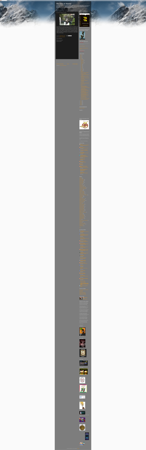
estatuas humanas (81, 199)
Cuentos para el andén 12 (84, 97)
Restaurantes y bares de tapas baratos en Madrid (84, 249)
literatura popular (81, 208)
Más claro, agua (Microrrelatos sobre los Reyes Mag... (84, 92)
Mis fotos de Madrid (63, 3)
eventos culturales (81, 201)
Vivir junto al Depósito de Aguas (84, 72)
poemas (80, 219)
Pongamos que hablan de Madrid (83, 220)
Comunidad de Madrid (82, 186)
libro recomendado (81, 207)
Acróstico (80, 177)
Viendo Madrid (82, 255)
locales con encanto (81, 210)
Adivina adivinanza (81, 179)
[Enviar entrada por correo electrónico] (67, 35)
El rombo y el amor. (82, 170)
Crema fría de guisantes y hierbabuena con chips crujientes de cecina (84, 145)
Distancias (81, 164)
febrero (82, 69)
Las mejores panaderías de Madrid (84, 250)
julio (81, 64)
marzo (82, 68)
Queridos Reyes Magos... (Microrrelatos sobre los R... (84, 86)
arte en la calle (81, 181)
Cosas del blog (81, 189)
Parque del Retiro (81, 217)
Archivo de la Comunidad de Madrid (83, 289)
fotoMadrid (81, 267)
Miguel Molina (85, 297)
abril (81, 67)
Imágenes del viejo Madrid (82, 293)
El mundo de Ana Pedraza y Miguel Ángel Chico (83, 169)
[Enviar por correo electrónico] (68, 35)
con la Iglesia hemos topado (82, 187)
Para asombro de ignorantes (84, 99)
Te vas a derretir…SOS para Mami (84, 150)
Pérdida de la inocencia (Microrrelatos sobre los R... (84, 89)
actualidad (80, 178)
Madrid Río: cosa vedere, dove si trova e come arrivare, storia (84, 238)
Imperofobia (81, 159)
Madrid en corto (81, 211)
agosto (82, 63)
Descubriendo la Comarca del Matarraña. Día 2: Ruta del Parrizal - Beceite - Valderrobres (84, 156)
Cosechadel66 (82, 152)
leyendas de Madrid (81, 206)
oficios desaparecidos (82, 216)
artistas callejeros (81, 182)
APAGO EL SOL (82, 172)
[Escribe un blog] (69, 35)
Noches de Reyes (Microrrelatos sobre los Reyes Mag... (85, 94)
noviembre (82, 60)
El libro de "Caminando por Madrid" (84, 241)
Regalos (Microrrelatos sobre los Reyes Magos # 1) (85, 96)
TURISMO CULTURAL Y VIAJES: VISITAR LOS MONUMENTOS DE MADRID (84, 284)
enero (81, 70)
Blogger (78, 448)
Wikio (80, 227)
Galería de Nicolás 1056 (82, 292)
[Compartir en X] (69, 35)
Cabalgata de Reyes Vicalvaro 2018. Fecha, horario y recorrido (84, 253)
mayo (81, 66)
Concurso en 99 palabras (82, 188)
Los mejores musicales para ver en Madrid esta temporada (84, 247)
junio (81, 65)
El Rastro (81, 271)
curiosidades (81, 190)
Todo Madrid (82, 246)
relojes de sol (81, 221)
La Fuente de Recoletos (83, 273)
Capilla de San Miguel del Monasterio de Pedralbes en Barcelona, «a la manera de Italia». (84, 235)
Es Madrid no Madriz (83, 260)
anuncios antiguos (81, 180)
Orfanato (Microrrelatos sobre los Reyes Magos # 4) (85, 91)
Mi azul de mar (82, 161)
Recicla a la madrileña (82, 258)
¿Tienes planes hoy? (83, 155)
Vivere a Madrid (82, 237)
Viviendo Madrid (82, 275)
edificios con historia (81, 192)
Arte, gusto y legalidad (83, 73)
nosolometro (82, 252)
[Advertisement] (67, 61)
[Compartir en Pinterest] (71, 35)
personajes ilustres (81, 218)
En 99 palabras (81, 42)
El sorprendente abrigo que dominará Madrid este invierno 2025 (84, 244)
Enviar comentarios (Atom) (63, 65)
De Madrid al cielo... (82, 262)
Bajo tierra (82, 71)
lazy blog (81, 144)
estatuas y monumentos (82, 200)
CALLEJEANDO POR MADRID (84, 278)
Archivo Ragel (81, 290)
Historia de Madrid (82, 243)
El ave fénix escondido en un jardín (85, 98)
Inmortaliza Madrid (82, 270)
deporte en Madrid (81, 191)
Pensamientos (82, 147)
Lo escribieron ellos (81, 209)
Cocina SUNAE (82, 265)
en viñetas (80, 197)
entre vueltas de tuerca (82, 198)
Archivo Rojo (81, 291)
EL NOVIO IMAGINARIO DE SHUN (84, 167)
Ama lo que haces (83, 79)
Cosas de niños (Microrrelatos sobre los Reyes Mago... (85, 88)
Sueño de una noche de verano (83, 263)
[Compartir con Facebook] (70, 35)
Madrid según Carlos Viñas (82, 294)
